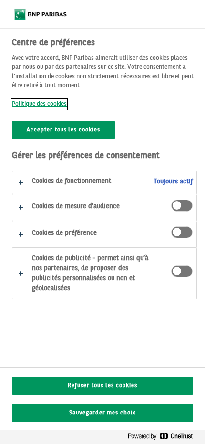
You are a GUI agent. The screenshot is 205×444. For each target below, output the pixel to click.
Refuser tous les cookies (102, 386)
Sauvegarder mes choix (102, 413)
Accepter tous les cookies (63, 130)
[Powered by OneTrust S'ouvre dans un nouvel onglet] (164, 438)
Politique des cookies (39, 104)
